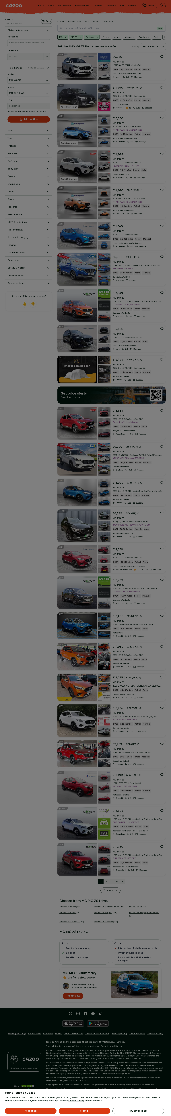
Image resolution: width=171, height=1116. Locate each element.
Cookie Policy (76, 1100)
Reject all (84, 1110)
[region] (85, 1102)
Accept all (31, 1110)
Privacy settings (138, 1110)
